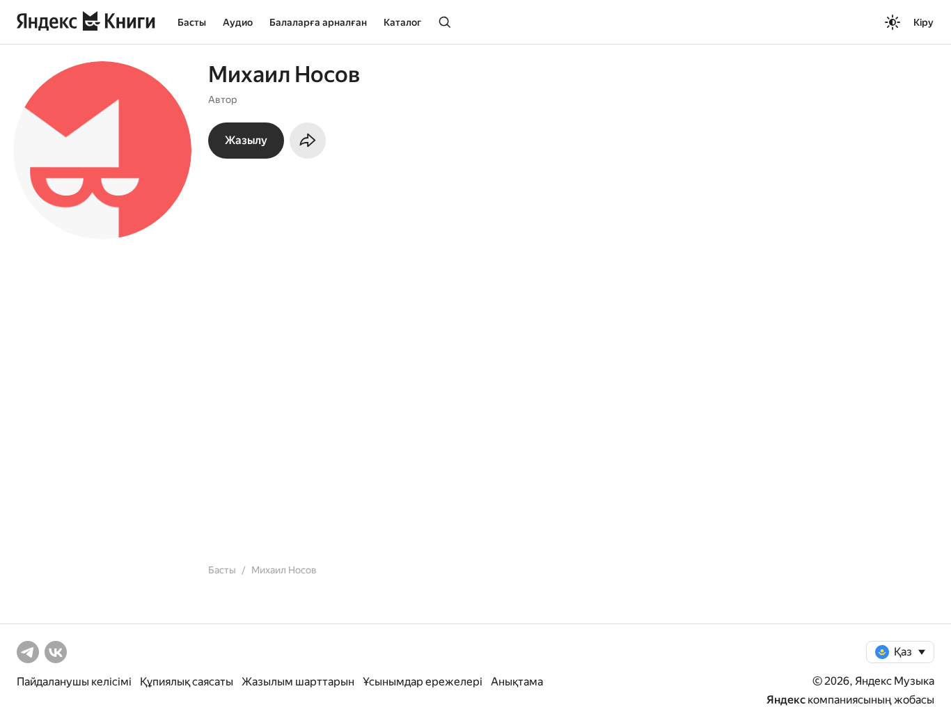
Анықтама (517, 681)
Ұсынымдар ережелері (422, 681)
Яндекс (786, 699)
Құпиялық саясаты (186, 681)
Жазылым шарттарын (298, 681)
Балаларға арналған (318, 22)
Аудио (238, 22)
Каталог (402, 22)
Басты (192, 22)
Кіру (923, 22)
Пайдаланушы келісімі (74, 681)
